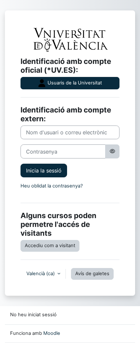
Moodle (51, 333)
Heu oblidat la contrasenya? (52, 186)
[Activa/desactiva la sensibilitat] (112, 151)
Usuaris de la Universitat (74, 83)
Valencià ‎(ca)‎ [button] (41, 273)
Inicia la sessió (44, 170)
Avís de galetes (92, 273)
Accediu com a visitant (50, 245)
